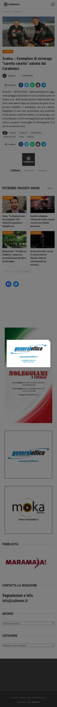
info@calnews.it (15, 600)
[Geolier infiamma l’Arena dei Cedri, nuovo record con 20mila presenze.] (42, 204)
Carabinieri (23, 133)
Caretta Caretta (36, 133)
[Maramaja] (26, 563)
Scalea (21, 137)
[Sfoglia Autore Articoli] (28, 159)
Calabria (13, 133)
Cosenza (7, 51)
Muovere (36, 702)
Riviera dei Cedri (10, 137)
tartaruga (30, 137)
